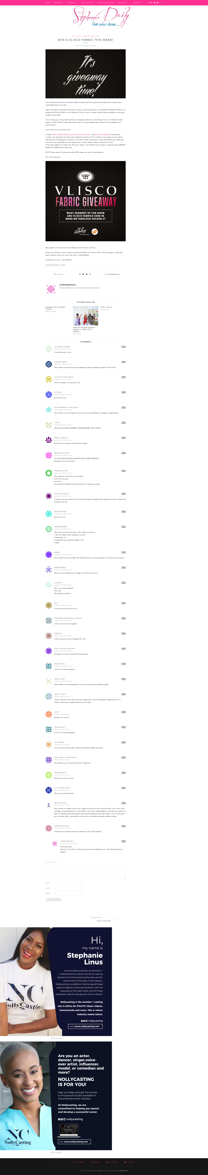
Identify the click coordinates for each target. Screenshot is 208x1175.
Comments (58, 274)
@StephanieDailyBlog (102, 134)
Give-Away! (77, 36)
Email (48, 888)
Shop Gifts (122, 2)
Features (58, 2)
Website (48, 893)
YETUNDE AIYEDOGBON (63, 377)
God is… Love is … (107, 307)
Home (48, 2)
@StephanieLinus (85, 134)
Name (48, 883)
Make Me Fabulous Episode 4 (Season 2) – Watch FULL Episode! (84, 329)
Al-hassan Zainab (62, 347)
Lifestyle (72, 2)
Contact (136, 2)
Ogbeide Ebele (60, 362)
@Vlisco (55, 134)
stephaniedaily (113, 274)
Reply (123, 346)
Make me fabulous (106, 2)
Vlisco (63, 265)
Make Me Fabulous (52, 265)
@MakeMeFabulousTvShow (68, 134)
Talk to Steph (87, 2)
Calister (58, 582)
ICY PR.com (123, 1170)
